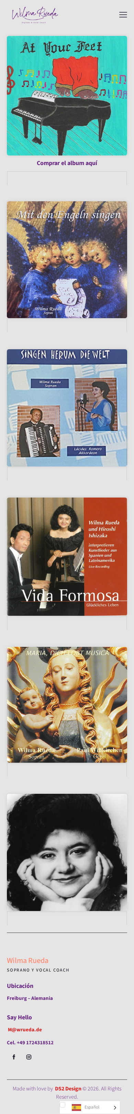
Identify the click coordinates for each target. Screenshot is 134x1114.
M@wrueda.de (25, 1029)
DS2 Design (68, 1088)
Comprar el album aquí (67, 163)
